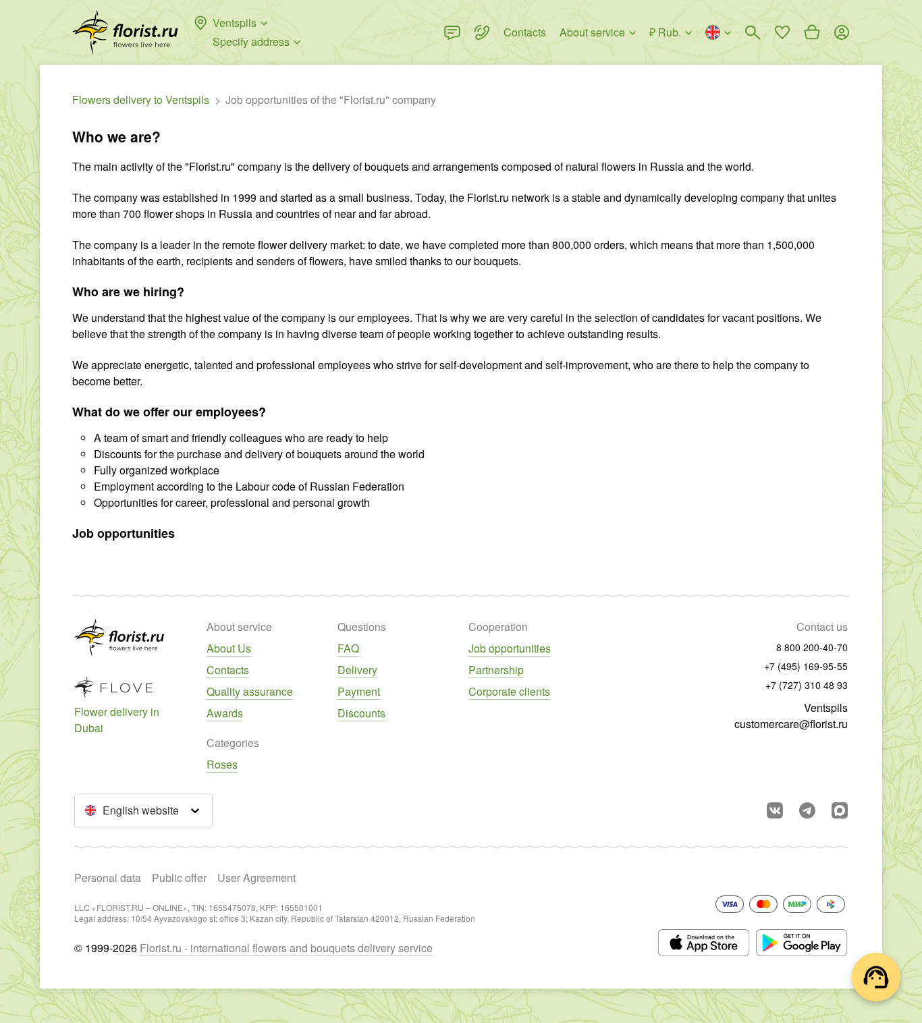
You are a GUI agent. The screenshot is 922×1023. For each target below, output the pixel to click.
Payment (358, 691)
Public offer (179, 877)
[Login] (841, 32)
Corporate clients (509, 691)
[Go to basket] (811, 32)
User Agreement (256, 877)
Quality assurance (250, 691)
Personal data (107, 877)
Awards (225, 713)
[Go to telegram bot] (807, 810)
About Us (229, 648)
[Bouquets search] (752, 32)
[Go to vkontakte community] (774, 810)
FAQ (348, 648)
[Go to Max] (839, 810)
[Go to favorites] (782, 32)
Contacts (228, 670)
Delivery (357, 670)
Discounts (361, 713)
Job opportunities (509, 648)
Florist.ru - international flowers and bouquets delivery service (286, 948)
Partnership (496, 670)
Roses (222, 764)
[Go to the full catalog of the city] (125, 32)
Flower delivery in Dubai (116, 720)
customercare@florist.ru (791, 723)
